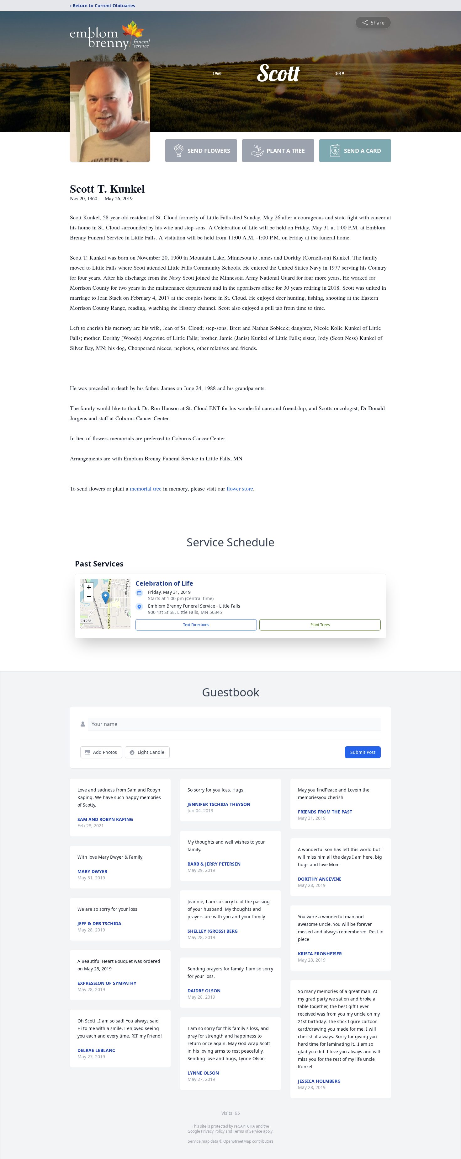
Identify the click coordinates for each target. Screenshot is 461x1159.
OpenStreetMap (237, 1141)
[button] (105, 597)
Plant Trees (320, 624)
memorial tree (146, 488)
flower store (240, 488)
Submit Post (362, 752)
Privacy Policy (213, 1131)
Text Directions (196, 624)
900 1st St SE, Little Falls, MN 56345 (185, 612)
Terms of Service (247, 1131)
